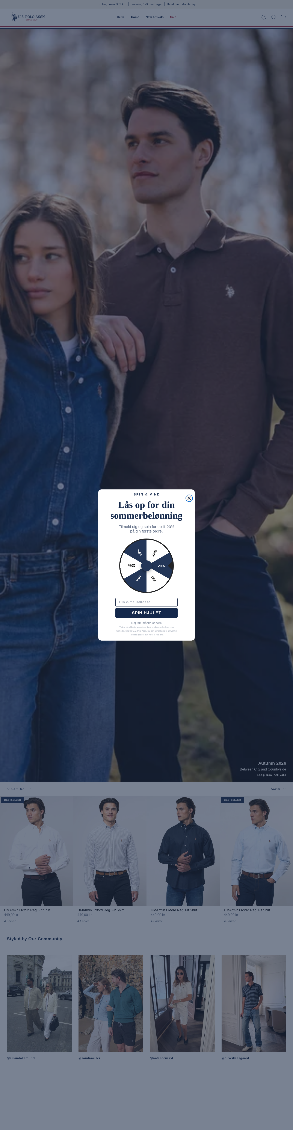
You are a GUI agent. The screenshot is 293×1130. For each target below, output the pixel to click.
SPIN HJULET (146, 613)
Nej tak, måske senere (146, 622)
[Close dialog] (189, 498)
